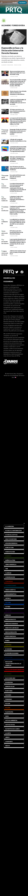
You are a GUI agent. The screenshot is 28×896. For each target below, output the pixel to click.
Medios (7, 745)
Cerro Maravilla (10, 564)
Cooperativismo (10, 585)
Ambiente (8, 556)
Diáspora (8, 645)
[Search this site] (2, 2)
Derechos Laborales (12, 628)
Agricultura (9, 547)
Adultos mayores (11, 539)
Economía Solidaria (11, 653)
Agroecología (10, 551)
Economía (8, 649)
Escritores (8, 690)
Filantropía (9, 712)
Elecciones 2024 (10, 678)
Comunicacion (10, 577)
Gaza (7, 716)
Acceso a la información (13, 530)
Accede (15, 2)
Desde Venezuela (10, 636)
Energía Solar (9, 686)
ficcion (7, 703)
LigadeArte (9, 741)
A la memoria (9, 526)
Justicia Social (10, 724)
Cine (6, 568)
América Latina (10, 560)
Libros (7, 737)
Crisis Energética (10, 594)
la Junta (8, 733)
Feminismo (8, 699)
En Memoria (9, 682)
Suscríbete (22, 2)
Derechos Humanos (11, 623)
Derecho (8, 615)
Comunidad (9, 581)
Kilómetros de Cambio (12, 729)
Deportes (8, 611)
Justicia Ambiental (11, 720)
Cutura (7, 606)
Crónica (8, 598)
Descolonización (11, 632)
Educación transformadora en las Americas (13, 663)
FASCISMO (8, 695)
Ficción (7, 707)
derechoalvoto (10, 619)
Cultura (8, 602)
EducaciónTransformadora (14, 669)
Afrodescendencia (11, 543)
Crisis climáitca (10, 589)
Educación (8, 657)
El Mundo (8, 674)
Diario (7, 640)
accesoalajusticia (11, 534)
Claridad (8, 573)
